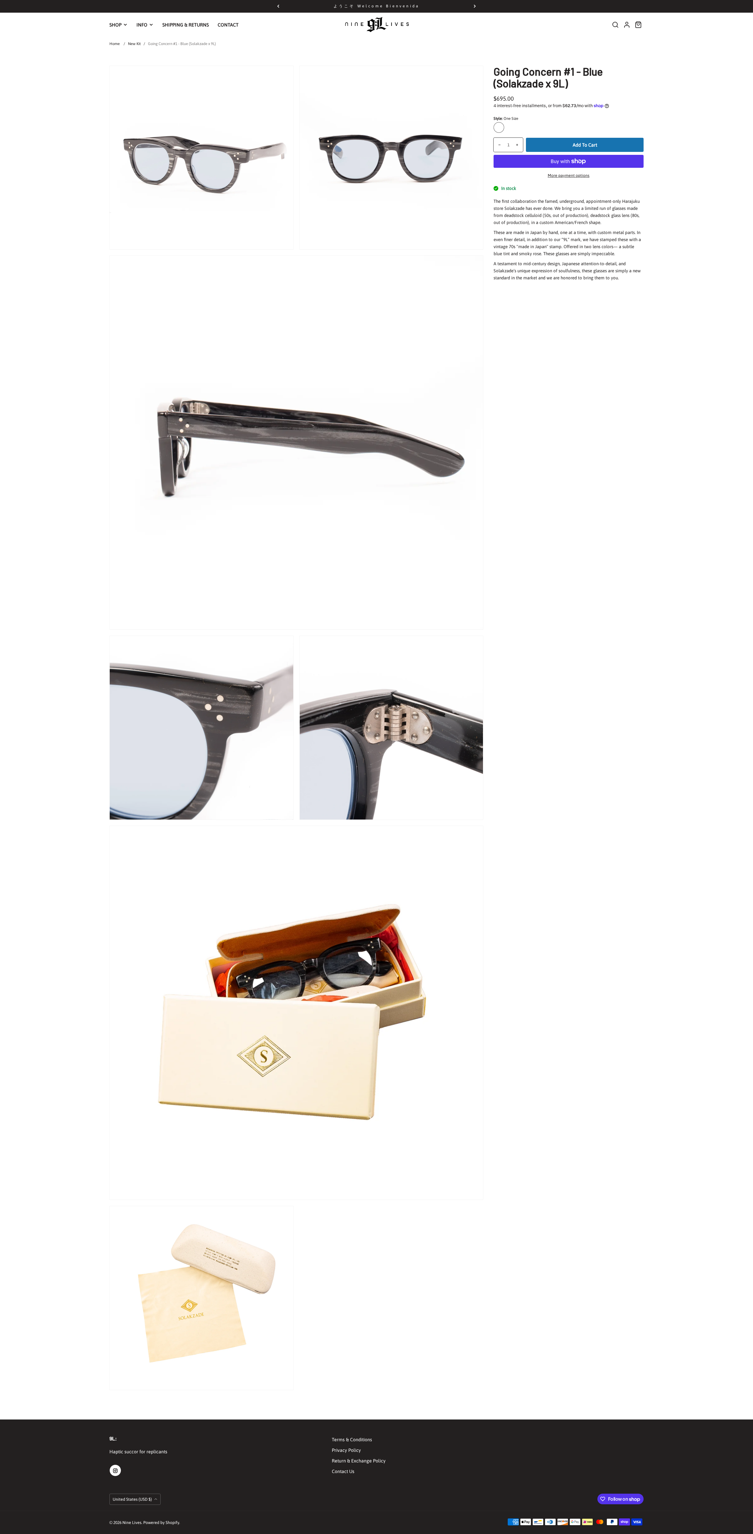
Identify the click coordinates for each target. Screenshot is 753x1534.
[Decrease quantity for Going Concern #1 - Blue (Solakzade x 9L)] (497, 145)
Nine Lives (131, 1522)
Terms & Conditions (352, 1439)
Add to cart (585, 144)
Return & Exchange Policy (359, 1460)
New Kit (134, 44)
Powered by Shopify (161, 1522)
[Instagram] (115, 1470)
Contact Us (343, 1471)
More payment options (568, 175)
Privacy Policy (346, 1450)
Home (114, 44)
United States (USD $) (133, 1499)
